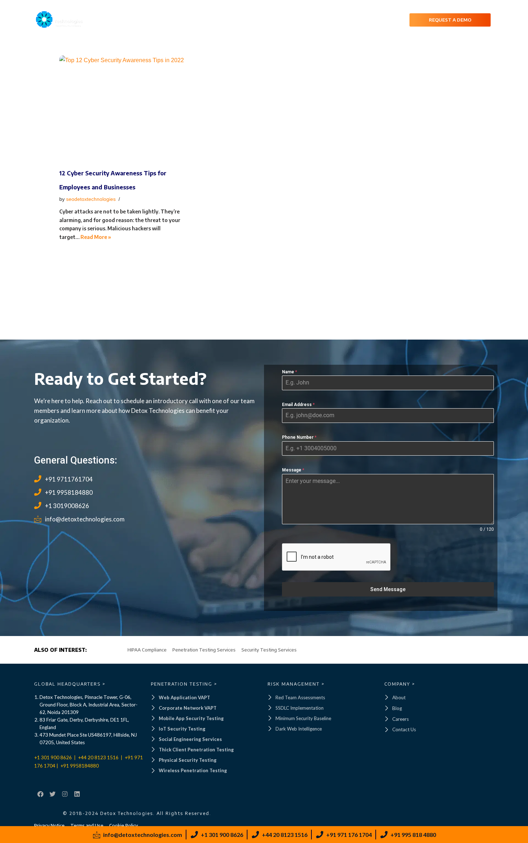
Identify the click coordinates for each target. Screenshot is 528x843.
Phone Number (299, 437)
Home (214, 20)
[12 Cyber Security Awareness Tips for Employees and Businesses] (124, 109)
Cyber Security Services (295, 20)
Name (289, 371)
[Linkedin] (77, 794)
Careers (358, 20)
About (242, 20)
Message (293, 470)
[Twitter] (52, 794)
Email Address (298, 404)
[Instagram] (65, 794)
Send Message (388, 589)
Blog (386, 20)
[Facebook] (40, 794)
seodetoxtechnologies (91, 199)
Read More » (95, 237)
